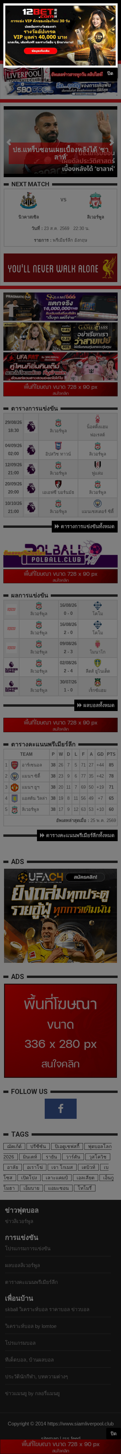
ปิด (110, 73)
